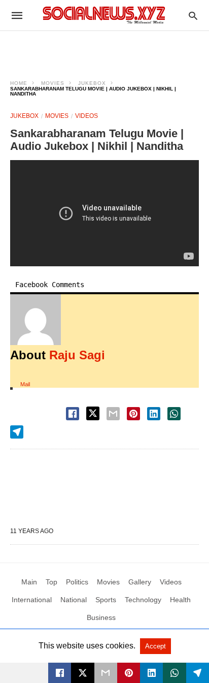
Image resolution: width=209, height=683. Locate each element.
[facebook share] (72, 413)
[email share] (113, 413)
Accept (155, 646)
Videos (86, 115)
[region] (104, 48)
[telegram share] (16, 432)
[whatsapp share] (174, 413)
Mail (25, 384)
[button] (35, 319)
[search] (193, 15)
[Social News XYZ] (104, 15)
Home (18, 83)
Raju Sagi (77, 355)
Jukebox (92, 83)
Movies (52, 83)
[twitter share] (92, 413)
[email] (105, 673)
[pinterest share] (133, 413)
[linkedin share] (153, 413)
